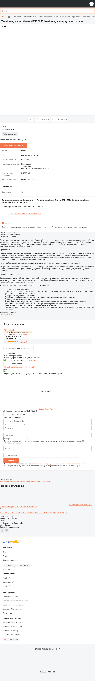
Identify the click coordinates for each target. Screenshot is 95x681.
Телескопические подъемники (38, 481)
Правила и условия (10, 597)
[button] (91, 3)
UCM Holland (8, 330)
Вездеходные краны (8, 481)
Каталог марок (8, 613)
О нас (5, 552)
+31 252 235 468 (30, 360)
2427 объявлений (20, 334)
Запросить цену (11, 134)
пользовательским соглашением (74, 464)
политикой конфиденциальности (46, 464)
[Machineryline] (9, 16)
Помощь (6, 556)
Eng (4, 569)
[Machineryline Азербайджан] (16, 3)
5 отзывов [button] (23, 341)
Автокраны (21, 481)
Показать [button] (20, 360)
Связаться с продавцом (13, 145)
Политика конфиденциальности (15, 601)
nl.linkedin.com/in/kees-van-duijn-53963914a (20, 367)
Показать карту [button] (45, 391)
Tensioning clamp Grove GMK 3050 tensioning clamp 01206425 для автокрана (34, 512)
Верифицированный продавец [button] (17, 332)
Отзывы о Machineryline (12, 609)
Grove (23, 150)
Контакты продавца (10, 560)
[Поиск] (91, 11)
